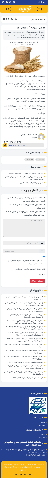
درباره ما (41, 425)
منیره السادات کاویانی (29, 134)
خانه (43, 19)
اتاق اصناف (30, 159)
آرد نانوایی (41, 159)
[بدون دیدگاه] (12, 19)
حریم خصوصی (21, 260)
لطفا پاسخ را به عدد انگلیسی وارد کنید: (30, 269)
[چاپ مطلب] (16, 19)
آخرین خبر (35, 19)
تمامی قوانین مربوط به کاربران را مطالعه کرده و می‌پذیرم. (26, 262)
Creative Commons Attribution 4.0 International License (24, 468)
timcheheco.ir (22, 464)
